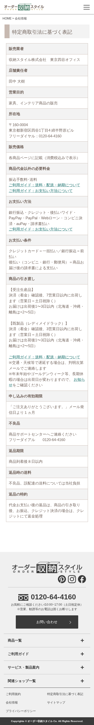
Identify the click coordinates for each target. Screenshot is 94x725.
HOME (7, 18)
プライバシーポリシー (21, 711)
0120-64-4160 (53, 597)
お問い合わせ (46, 622)
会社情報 (12, 702)
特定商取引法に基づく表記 (65, 694)
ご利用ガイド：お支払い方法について (41, 191)
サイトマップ (56, 702)
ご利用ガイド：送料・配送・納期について (44, 185)
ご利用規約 (13, 694)
